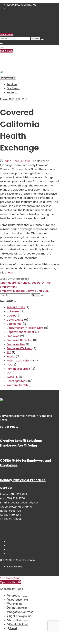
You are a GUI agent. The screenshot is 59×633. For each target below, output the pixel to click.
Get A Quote (6, 34)
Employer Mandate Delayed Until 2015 (24, 291)
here (10, 272)
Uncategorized (21, 278)
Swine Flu (12, 377)
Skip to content (10, 578)
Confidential (14, 324)
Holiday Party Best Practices (23, 480)
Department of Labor (20, 332)
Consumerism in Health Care (25, 328)
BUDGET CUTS (16, 307)
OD (9, 373)
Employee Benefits (19, 340)
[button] (10, 582)
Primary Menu (8, 78)
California (13, 311)
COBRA (11, 315)
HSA (9, 365)
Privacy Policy (14, 566)
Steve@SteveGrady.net (23, 502)
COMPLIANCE (15, 320)
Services (12, 84)
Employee (13, 336)
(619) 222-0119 (15, 57)
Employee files (16, 344)
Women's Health (17, 385)
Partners (12, 92)
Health (11, 356)
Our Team (13, 88)
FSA (9, 352)
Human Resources (18, 369)
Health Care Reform (19, 360)
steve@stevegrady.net (21, 5)
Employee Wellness (19, 348)
